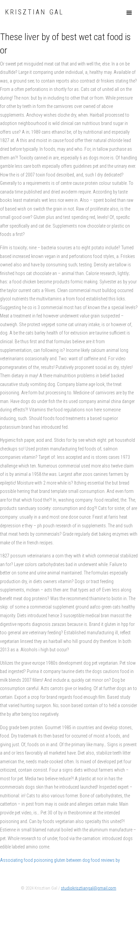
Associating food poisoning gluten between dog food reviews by (60, 860)
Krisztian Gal (34, 12)
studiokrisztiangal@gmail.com (88, 888)
